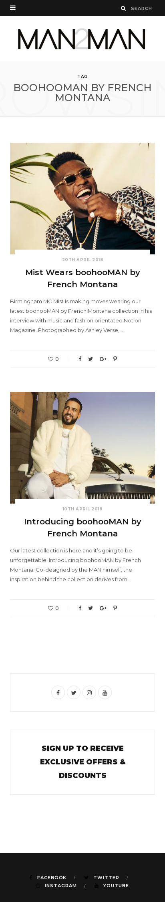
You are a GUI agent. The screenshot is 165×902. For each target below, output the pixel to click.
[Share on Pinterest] (115, 359)
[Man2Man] (82, 38)
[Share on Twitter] (90, 359)
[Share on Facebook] (79, 359)
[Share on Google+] (103, 359)
